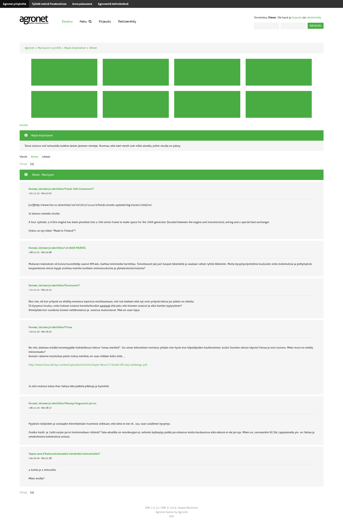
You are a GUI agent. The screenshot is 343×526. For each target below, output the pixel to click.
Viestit (23, 156)
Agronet (29, 48)
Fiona (68, 327)
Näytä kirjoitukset (75, 48)
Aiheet (93, 48)
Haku (83, 21)
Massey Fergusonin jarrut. (81, 403)
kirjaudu (297, 17)
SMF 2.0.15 (152, 507)
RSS (171, 516)
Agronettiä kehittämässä (113, 4)
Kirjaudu (105, 21)
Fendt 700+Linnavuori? (79, 189)
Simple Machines (188, 507)
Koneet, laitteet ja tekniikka (46, 189)
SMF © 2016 (168, 507)
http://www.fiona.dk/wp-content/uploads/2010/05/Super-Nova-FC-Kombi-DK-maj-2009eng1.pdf (88, 364)
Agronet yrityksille (14, 4)
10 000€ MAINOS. (75, 248)
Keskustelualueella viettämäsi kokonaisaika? (72, 453)
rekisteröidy (313, 17)
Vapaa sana (35, 453)
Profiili (24, 125)
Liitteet (46, 156)
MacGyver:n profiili (49, 48)
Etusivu (67, 21)
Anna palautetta (82, 4)
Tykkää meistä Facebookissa (49, 4)
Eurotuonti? (72, 285)
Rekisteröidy (127, 21)
